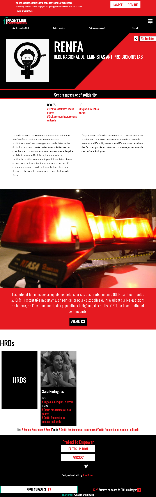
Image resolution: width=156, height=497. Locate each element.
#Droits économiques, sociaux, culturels (117, 430)
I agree (117, 4)
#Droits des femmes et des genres (77, 430)
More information (24, 11)
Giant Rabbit (88, 475)
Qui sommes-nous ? (97, 28)
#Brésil (82, 113)
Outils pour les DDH (20, 28)
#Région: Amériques (89, 109)
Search (135, 28)
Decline (133, 4)
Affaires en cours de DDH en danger (115, 490)
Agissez (78, 457)
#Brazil (75, 321)
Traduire (149, 38)
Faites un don (59, 28)
